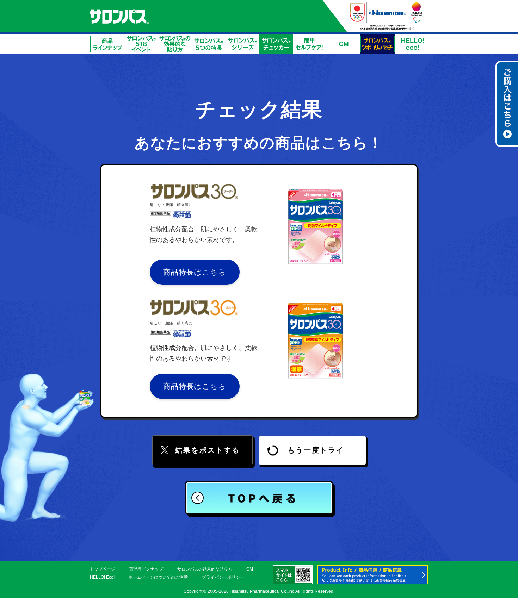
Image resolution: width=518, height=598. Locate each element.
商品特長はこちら (194, 272)
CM (249, 569)
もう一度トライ (316, 450)
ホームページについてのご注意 (158, 577)
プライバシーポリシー (223, 577)
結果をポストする (207, 450)
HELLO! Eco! (102, 577)
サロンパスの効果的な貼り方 (204, 569)
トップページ (102, 569)
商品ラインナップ (146, 569)
